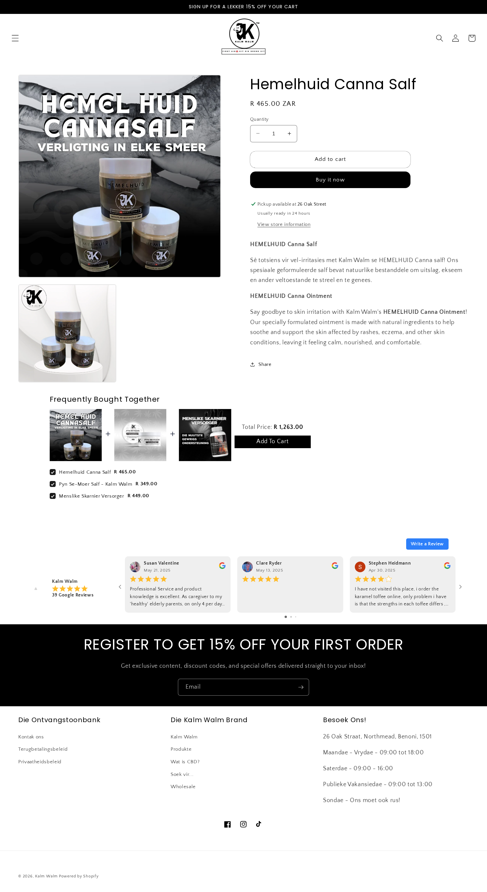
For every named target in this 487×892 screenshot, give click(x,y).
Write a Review (427, 544)
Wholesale (183, 786)
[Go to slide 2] (291, 617)
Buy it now (330, 179)
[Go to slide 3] (295, 616)
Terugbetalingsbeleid (43, 749)
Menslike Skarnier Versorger (91, 496)
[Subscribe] (301, 687)
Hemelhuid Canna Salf (85, 472)
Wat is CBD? (185, 762)
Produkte (181, 749)
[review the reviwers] (222, 567)
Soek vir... (182, 774)
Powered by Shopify (79, 876)
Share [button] (264, 364)
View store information (284, 224)
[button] (15, 38)
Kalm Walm (184, 737)
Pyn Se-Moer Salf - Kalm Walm (95, 484)
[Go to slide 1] (286, 617)
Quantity (259, 119)
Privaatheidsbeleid (40, 762)
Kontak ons (31, 737)
